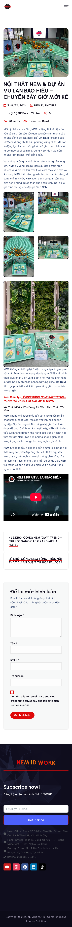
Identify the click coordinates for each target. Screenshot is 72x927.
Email (14, 659)
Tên (13, 643)
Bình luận (17, 615)
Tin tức (36, 113)
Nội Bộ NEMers (18, 113)
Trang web (16, 675)
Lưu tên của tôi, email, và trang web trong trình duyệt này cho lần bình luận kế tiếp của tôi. (35, 701)
